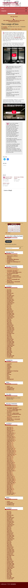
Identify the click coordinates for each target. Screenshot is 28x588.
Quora (8, 378)
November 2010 (10, 333)
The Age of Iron (14, 16)
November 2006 (10, 355)
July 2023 (9, 289)
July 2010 (9, 334)
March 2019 (9, 298)
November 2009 (10, 342)
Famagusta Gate (10, 260)
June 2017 (9, 306)
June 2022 (9, 294)
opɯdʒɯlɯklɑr (10, 2)
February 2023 (10, 293)
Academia (9, 363)
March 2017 (9, 309)
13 (12, 229)
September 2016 (10, 316)
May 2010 (9, 335)
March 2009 (9, 352)
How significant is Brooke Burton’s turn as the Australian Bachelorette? (14, 21)
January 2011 (10, 332)
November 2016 (10, 314)
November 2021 (10, 295)
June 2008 (9, 354)
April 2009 (9, 351)
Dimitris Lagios (6, 183)
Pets (8, 375)
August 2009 (10, 346)
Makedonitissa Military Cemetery (12, 256)
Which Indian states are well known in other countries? (14, 273)
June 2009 (9, 348)
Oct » (9, 232)
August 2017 (10, 304)
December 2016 (10, 313)
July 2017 (9, 305)
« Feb (6, 232)
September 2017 (10, 302)
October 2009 (10, 344)
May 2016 (9, 321)
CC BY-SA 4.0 (3, 584)
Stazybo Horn (10, 281)
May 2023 (9, 292)
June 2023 (9, 291)
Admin (8, 365)
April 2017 (9, 308)
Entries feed (10, 387)
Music (16, 29)
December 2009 (10, 341)
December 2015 (10, 327)
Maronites (9, 258)
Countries (9, 367)
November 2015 (10, 328)
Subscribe (8, 241)
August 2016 (10, 318)
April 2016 (9, 322)
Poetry (8, 376)
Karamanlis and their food (13, 280)
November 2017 (10, 300)
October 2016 (10, 315)
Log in (8, 386)
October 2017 (10, 301)
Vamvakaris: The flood (12, 271)
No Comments (4, 27)
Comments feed (10, 388)
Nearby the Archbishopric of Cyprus (13, 262)
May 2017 (9, 307)
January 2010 (10, 340)
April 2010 (9, 336)
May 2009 (9, 349)
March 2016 (9, 324)
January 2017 (10, 312)
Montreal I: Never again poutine (8, 177)
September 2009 (10, 345)
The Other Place (17, 37)
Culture (8, 368)
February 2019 (10, 299)
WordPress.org (10, 389)
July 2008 (9, 353)
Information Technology (12, 371)
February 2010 (10, 339)
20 (12, 230)
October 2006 (10, 357)
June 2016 (9, 320)
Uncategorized (10, 379)
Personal (19, 29)
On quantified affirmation (13, 259)
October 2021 (10, 296)
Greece (12, 29)
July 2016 (9, 319)
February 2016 (10, 325)
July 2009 (9, 347)
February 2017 (10, 311)
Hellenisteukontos (10, 397)
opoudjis (5, 26)
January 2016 (10, 326)
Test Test (9, 275)
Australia (9, 366)
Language (9, 372)
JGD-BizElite (13, 584)
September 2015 (10, 329)
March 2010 (9, 338)
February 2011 (10, 331)
